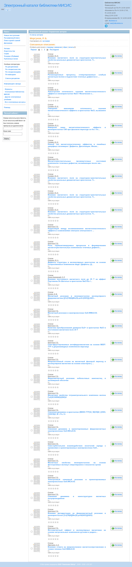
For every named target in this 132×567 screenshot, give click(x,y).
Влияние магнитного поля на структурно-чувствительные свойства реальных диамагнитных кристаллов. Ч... (77, 59)
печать (71, 47)
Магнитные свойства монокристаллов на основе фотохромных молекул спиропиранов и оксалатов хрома (77, 464)
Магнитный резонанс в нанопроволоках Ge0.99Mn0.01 (72, 313)
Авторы (7, 48)
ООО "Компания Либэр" (67, 564)
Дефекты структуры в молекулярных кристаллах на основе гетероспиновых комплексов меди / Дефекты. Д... (77, 263)
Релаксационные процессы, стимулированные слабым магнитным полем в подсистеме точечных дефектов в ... (77, 76)
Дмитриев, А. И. (53, 545)
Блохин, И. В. (52, 294)
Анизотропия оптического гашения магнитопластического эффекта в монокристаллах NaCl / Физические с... (77, 93)
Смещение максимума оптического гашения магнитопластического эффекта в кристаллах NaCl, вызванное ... (77, 110)
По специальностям (13, 69)
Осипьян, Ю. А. (53, 125)
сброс (65, 47)
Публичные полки (11, 59)
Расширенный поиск (12, 38)
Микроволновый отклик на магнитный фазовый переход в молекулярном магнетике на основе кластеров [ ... (77, 362)
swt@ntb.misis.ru (116, 23)
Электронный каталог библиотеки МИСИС (37, 5)
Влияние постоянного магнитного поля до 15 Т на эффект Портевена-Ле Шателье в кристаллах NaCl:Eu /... (77, 280)
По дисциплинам (11, 67)
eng (6, 10)
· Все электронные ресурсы (15, 102)
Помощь (7, 107)
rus (9, 10)
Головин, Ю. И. (53, 56)
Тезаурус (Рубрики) (11, 56)
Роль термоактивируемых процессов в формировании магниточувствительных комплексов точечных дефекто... (77, 246)
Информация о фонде (12, 84)
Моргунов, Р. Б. (53, 159)
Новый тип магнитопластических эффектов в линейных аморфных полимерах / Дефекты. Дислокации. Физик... (77, 145)
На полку (118, 56)
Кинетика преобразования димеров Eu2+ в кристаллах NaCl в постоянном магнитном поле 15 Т (77, 329)
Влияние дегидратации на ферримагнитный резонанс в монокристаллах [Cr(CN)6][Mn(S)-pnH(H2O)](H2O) (77, 514)
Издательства (9, 51)
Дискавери (8, 43)
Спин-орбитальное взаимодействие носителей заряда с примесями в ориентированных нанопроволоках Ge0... (77, 447)
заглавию (46, 41)
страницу (49, 47)
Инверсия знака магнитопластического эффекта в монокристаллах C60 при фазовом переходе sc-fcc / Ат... (77, 128)
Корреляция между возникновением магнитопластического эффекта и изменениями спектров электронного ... (77, 229)
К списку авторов (36, 35)
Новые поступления (11, 35)
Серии (6, 54)
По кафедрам (10, 74)
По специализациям (13, 72)
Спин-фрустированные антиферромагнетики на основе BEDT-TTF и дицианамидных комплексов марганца (77, 345)
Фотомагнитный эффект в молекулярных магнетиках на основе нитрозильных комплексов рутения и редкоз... (77, 531)
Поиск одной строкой (12, 40)
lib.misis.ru (113, 21)
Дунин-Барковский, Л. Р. (56, 277)
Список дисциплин (12, 78)
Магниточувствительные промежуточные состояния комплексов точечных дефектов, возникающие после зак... (77, 162)
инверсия (58, 47)
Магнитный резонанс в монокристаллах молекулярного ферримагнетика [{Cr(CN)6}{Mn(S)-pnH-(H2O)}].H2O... (77, 297)
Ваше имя (7, 131)
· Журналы (8, 89)
